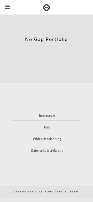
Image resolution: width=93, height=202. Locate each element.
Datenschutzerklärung (47, 150)
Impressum (47, 115)
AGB (47, 127)
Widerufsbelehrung (47, 139)
